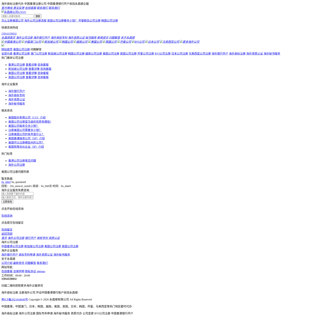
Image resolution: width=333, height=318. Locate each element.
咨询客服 (43, 64)
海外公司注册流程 (35, 20)
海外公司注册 (16, 164)
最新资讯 (18, 263)
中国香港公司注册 (12, 246)
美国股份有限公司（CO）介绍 (27, 117)
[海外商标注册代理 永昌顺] (13, 12)
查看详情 (31, 64)
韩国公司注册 (109, 20)
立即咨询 (7, 201)
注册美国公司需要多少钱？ (25, 130)
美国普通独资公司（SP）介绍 (26, 138)
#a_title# (6, 182)
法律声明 (18, 271)
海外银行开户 (220, 53)
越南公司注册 (93, 53)
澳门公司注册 (39, 53)
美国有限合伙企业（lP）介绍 (26, 146)
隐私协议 (30, 271)
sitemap (41, 271)
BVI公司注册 (163, 53)
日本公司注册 (179, 53)
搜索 (38, 16)
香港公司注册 (21, 53)
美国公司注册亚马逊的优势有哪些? (29, 121)
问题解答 (30, 263)
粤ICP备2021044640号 (14, 299)
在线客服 (6, 271)
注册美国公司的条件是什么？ (26, 134)
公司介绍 (6, 263)
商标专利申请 (27, 254)
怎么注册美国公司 (12, 20)
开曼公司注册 (145, 53)
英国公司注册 (128, 53)
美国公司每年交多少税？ (23, 125)
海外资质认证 (254, 53)
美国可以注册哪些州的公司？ (26, 142)
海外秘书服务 (272, 53)
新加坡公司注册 (57, 53)
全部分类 (6, 53)
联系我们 (42, 263)
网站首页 (6, 49)
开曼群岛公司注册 (89, 20)
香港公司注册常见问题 (22, 160)
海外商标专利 (16, 95)
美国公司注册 (21, 49)
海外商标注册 (237, 53)
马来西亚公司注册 (200, 53)
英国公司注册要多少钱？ (62, 20)
